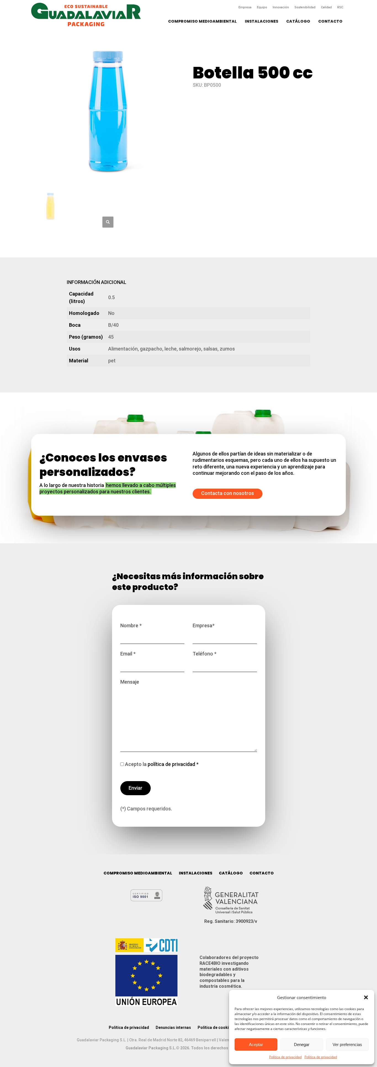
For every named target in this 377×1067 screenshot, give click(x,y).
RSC (340, 7)
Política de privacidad (285, 1057)
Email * (128, 654)
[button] (366, 997)
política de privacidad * (172, 764)
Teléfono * (204, 654)
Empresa (244, 7)
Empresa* (203, 625)
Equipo (262, 7)
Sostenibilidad (304, 7)
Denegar (301, 1044)
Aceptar (256, 1044)
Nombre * (131, 625)
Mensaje (129, 682)
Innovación (281, 7)
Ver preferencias (347, 1044)
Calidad (326, 7)
